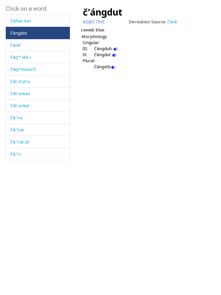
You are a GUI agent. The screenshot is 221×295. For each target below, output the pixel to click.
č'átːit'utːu (20, 81)
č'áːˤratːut (19, 142)
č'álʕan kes (20, 21)
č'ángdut (18, 33)
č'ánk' (15, 45)
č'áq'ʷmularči (23, 69)
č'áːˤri (15, 154)
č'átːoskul (19, 105)
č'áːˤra (16, 117)
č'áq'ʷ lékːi (20, 57)
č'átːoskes (20, 93)
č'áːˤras (17, 130)
